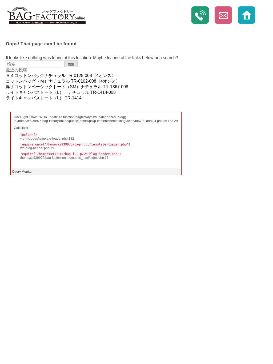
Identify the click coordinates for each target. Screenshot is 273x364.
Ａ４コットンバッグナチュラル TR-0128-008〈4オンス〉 (61, 75)
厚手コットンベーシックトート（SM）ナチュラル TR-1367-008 (67, 86)
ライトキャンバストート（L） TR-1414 (44, 98)
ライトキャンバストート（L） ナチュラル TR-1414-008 (61, 92)
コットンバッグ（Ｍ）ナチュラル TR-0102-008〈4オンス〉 (63, 81)
